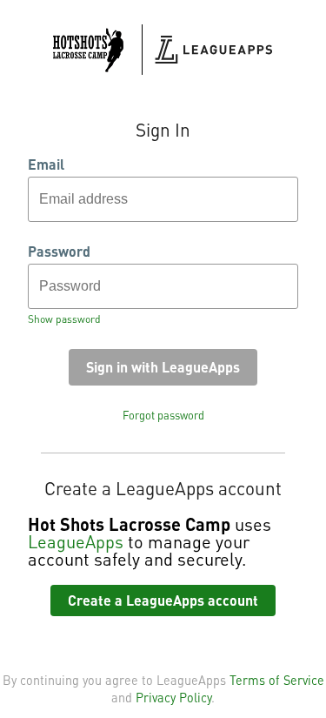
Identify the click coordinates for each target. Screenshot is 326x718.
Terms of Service (277, 680)
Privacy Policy (173, 697)
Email (46, 164)
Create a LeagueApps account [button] (163, 600)
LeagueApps (75, 541)
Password (59, 251)
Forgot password (163, 415)
